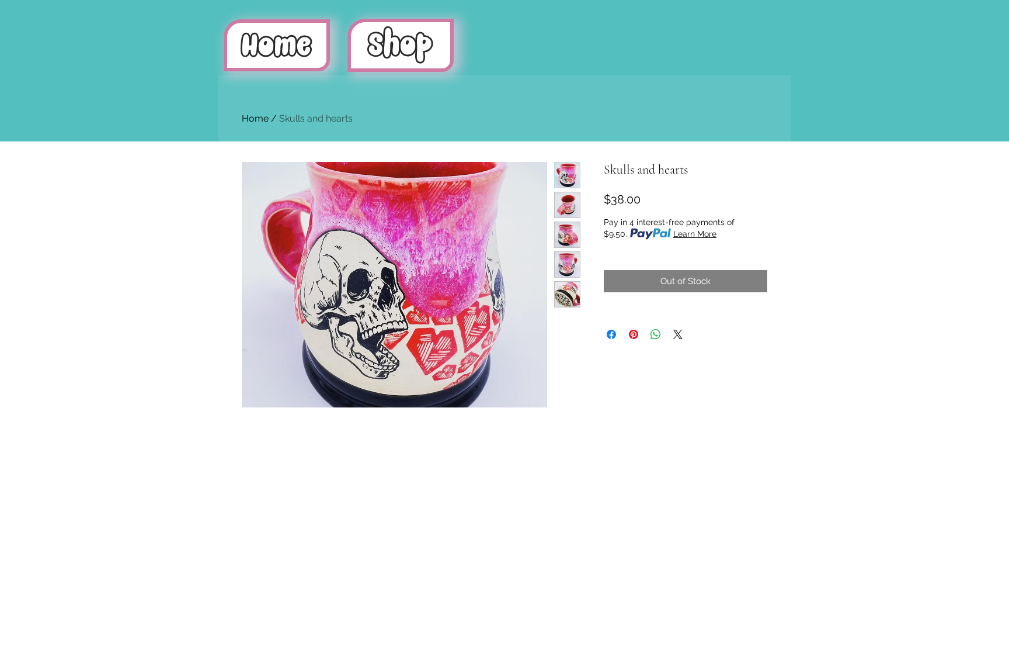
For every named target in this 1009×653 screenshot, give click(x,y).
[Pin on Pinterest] (634, 334)
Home (255, 118)
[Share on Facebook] (611, 334)
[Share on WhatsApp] (656, 334)
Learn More (694, 234)
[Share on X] (678, 334)
